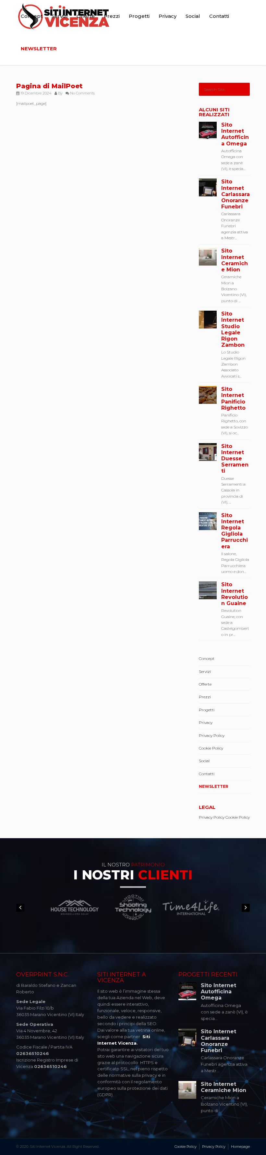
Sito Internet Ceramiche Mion (234, 260)
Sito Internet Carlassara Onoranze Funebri (235, 194)
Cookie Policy (211, 748)
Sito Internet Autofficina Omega (235, 134)
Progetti (139, 16)
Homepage (240, 1146)
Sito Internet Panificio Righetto (233, 398)
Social (193, 16)
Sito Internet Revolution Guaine (234, 593)
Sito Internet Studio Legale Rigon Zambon (233, 329)
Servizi (59, 16)
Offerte (86, 16)
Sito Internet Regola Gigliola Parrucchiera (234, 531)
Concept (31, 16)
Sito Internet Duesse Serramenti (234, 458)
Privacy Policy (211, 735)
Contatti (219, 16)
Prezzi (112, 16)
